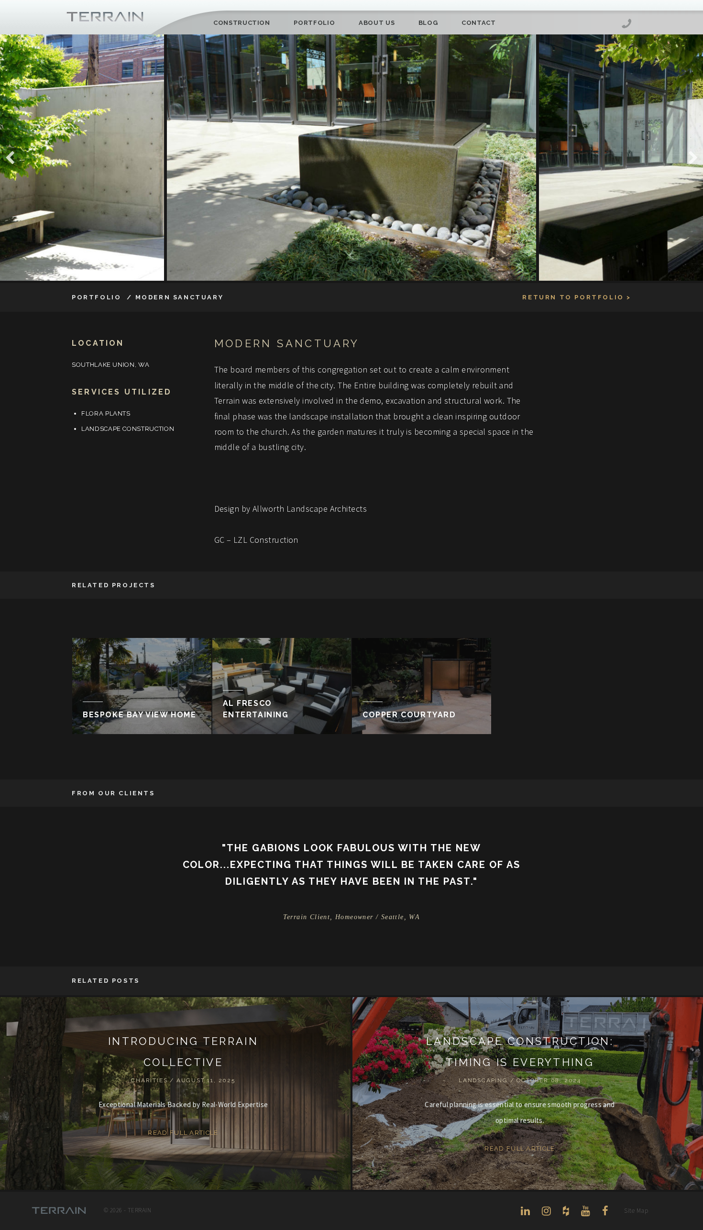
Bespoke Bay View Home (140, 714)
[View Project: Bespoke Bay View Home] (141, 686)
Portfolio (314, 22)
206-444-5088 (626, 24)
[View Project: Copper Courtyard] (421, 686)
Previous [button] (10, 158)
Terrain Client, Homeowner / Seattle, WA (351, 917)
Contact (478, 22)
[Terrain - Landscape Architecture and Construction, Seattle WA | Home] (105, 17)
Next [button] (693, 158)
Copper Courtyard (409, 714)
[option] (351, 157)
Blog (428, 22)
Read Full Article (183, 1132)
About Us (377, 22)
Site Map (636, 1211)
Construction (241, 22)
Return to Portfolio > (576, 297)
